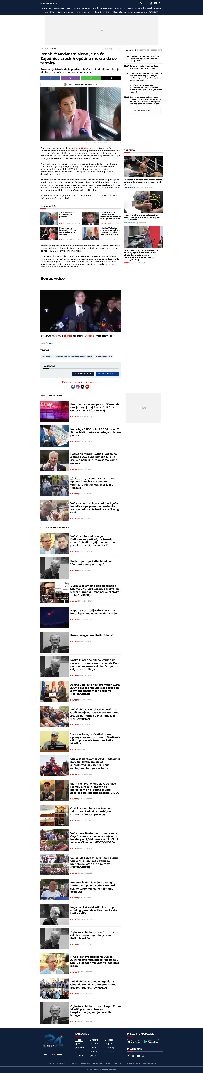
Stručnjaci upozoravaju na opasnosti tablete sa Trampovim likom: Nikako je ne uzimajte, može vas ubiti (146, 88)
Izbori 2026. (50, 12)
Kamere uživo (58, 8)
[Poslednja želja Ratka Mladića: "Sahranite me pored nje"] (54, 568)
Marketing (85, 1063)
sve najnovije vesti (143, 110)
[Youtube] (87, 387)
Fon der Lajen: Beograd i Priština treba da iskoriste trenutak (67, 231)
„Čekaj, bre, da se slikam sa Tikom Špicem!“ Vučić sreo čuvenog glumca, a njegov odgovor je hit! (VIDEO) (93, 483)
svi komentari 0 (83, 373)
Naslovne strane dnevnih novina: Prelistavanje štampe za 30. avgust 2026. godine (142, 217)
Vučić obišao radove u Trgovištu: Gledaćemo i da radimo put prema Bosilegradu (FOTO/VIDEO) (93, 984)
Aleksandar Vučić (104, 356)
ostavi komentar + (107, 373)
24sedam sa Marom (65, 12)
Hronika (103, 8)
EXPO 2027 (153, 12)
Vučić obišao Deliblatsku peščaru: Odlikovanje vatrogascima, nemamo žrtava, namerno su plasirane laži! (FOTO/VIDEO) (94, 714)
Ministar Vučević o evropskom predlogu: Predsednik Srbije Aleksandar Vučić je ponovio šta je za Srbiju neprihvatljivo (110, 231)
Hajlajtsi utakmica (84, 12)
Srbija (148, 8)
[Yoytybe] (155, 3)
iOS (59, 335)
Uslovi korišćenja (133, 1063)
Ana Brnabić (47, 356)
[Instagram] (151, 3)
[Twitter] (160, 3)
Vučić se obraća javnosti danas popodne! (66, 215)
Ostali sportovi (131, 188)
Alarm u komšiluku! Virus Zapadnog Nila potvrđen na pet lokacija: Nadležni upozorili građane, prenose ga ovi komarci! (146, 76)
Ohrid (90, 356)
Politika (69, 8)
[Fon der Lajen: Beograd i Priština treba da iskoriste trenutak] (49, 233)
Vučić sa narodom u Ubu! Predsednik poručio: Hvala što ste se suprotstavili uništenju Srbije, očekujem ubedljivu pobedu (95, 764)
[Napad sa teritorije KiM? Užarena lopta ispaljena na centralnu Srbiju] (54, 617)
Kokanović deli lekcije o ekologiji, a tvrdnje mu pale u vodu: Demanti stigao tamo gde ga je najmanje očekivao (93, 887)
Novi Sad (109, 1051)
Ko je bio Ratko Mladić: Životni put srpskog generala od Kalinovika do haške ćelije (93, 910)
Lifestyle (121, 8)
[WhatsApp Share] (91, 78)
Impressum (72, 1063)
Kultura (139, 8)
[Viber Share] (70, 78)
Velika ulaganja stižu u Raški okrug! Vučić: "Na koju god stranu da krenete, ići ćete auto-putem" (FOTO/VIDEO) (94, 863)
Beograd (109, 1039)
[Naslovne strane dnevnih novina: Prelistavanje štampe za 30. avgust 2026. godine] (143, 202)
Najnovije (46, 8)
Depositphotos (149, 1063)
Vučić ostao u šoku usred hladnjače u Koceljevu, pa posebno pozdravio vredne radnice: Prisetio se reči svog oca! (95, 508)
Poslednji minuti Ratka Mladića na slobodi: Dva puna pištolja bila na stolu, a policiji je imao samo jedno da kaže (93, 459)
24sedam (90, 335)
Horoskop (158, 8)
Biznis (130, 8)
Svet (95, 8)
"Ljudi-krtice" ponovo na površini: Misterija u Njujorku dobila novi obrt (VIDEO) (145, 58)
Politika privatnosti (114, 1063)
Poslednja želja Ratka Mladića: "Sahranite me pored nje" (91, 563)
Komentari (156, 50)
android (68, 335)
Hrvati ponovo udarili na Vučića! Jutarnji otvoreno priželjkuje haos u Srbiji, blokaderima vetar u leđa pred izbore (95, 961)
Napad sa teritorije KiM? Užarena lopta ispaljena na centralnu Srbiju (93, 612)
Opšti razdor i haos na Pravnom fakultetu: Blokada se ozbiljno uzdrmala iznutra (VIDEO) (91, 811)
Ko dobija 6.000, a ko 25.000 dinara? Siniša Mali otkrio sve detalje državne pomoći (95, 432)
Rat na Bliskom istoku (116, 12)
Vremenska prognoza (137, 12)
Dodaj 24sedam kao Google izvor (82, 84)
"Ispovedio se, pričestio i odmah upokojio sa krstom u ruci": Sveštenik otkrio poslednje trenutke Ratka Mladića (95, 739)
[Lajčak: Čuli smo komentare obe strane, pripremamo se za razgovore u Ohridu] (90, 218)
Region (108, 1043)
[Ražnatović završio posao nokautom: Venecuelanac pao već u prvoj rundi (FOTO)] (143, 166)
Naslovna (44, 48)
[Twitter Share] (111, 78)
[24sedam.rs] (48, 3)
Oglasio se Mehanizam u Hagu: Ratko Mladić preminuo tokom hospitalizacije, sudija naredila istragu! (95, 1011)
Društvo (112, 8)
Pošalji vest (98, 1063)
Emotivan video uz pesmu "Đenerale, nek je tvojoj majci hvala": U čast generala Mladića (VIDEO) (95, 407)
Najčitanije (143, 50)
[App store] (134, 1041)
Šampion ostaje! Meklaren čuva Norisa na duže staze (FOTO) (144, 67)
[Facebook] (146, 3)
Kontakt (60, 1063)
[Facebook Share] (50, 78)
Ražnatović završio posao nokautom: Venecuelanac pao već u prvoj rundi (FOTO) (143, 182)
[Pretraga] (140, 3)
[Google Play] (151, 1041)
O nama (50, 1063)
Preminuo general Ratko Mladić (91, 635)
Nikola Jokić (99, 12)
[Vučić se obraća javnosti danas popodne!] (49, 218)
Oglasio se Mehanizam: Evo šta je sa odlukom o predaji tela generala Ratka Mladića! (94, 935)
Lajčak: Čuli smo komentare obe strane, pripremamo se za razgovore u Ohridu (110, 216)
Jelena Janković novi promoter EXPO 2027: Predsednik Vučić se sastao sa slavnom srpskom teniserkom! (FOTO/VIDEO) (95, 689)
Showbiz (86, 8)
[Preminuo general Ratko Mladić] (54, 642)
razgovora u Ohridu (78, 148)
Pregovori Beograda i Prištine (70, 356)
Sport (77, 8)
